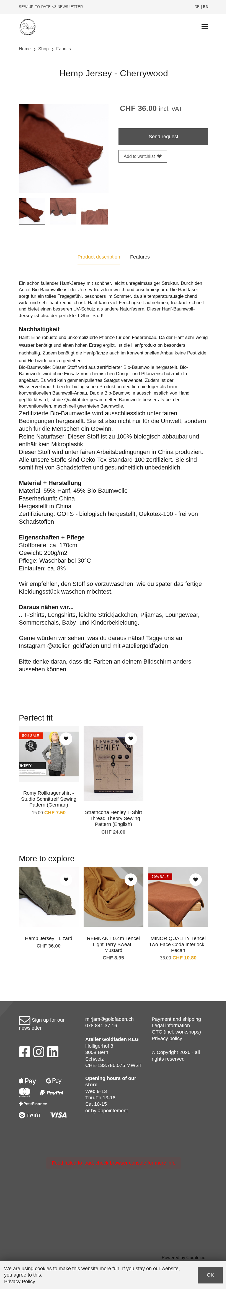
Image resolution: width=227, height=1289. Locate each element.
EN (205, 7)
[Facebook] (24, 1053)
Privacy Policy (19, 1281)
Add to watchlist (139, 156)
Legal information (171, 1025)
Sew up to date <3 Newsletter (51, 7)
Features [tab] (140, 257)
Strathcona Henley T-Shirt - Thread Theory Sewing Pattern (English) (113, 818)
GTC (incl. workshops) (176, 1032)
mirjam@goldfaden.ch (109, 1019)
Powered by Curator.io (183, 1257)
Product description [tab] (99, 257)
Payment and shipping (176, 1019)
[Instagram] (39, 1053)
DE (197, 7)
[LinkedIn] (53, 1053)
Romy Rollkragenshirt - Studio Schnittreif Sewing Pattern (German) (48, 799)
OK (210, 1275)
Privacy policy (167, 1038)
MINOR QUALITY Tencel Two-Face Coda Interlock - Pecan (178, 944)
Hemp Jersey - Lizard (48, 938)
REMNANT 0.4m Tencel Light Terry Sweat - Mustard (113, 944)
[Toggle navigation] (204, 27)
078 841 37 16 (101, 1025)
